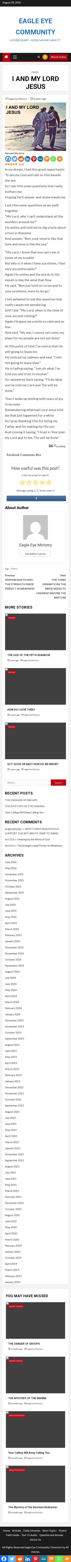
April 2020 (11, 1233)
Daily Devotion (17, 1415)
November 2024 (14, 953)
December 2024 (14, 947)
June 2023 (11, 1050)
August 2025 (12, 898)
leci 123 (9, 839)
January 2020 (12, 1251)
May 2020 (11, 1227)
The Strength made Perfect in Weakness (39, 845)
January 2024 (12, 1014)
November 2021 (14, 1154)
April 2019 (11, 1263)
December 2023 (14, 1020)
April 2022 (11, 1135)
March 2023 (12, 1068)
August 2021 (12, 1166)
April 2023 (11, 1062)
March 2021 (12, 1190)
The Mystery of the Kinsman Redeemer (32, 1507)
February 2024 (13, 1008)
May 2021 (11, 1184)
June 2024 (11, 983)
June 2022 (11, 1123)
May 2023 (11, 1056)
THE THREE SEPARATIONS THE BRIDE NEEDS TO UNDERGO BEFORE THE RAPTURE (51, 586)
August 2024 (12, 971)
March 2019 (12, 1269)
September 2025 (14, 892)
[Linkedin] (27, 159)
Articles (16, 1530)
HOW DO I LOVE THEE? (21, 709)
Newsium (56, 1547)
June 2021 (11, 1178)
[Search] (39, 57)
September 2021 (14, 1160)
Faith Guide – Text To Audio (21, 1534)
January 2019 (12, 1282)
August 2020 (12, 1215)
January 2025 (12, 941)
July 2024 (10, 977)
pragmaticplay (13, 828)
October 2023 (13, 1032)
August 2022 (12, 1111)
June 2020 (11, 1221)
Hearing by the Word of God (34, 839)
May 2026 (11, 868)
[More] (60, 159)
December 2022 (14, 1087)
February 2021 (13, 1196)
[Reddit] (21, 159)
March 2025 (12, 929)
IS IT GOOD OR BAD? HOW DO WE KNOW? (32, 764)
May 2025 (11, 916)
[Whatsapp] (53, 159)
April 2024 (11, 995)
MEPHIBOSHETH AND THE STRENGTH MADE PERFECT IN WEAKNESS (19, 582)
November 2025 (14, 880)
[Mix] (47, 159)
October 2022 (13, 1099)
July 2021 (10, 1172)
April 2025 (11, 922)
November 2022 (14, 1093)
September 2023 (14, 1038)
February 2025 (13, 935)
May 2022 (11, 1129)
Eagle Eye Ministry (18, 98)
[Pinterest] (34, 159)
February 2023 (13, 1075)
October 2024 (13, 959)
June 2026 (11, 862)
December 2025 (14, 874)
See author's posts (35, 553)
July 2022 (10, 1117)
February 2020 (13, 1245)
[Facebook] (8, 159)
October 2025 (13, 886)
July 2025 (10, 904)
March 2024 (12, 1002)
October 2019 (13, 1257)
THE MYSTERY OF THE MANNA (24, 806)
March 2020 (12, 1239)
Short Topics (15, 1306)
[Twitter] (15, 159)
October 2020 (13, 1209)
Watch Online (58, 56)
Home (6, 1530)
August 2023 (12, 1044)
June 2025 (11, 910)
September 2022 (14, 1105)
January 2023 (12, 1081)
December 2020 (14, 1202)
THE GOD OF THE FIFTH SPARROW (28, 655)
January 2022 (12, 1148)
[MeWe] (40, 159)
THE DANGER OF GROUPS (21, 800)
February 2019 (13, 1276)
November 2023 (14, 1026)
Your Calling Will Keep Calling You (24, 812)
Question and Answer (51, 1534)
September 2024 (14, 965)
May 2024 (11, 989)
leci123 (9, 845)
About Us (35, 1539)
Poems (35, 72)
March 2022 (12, 1142)
